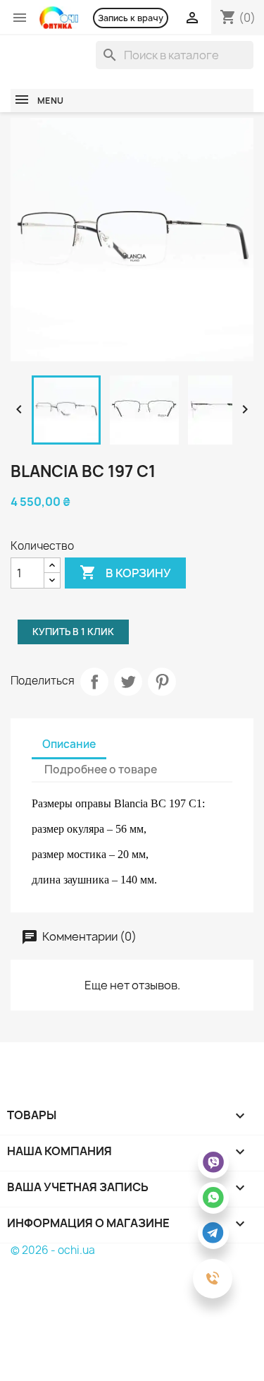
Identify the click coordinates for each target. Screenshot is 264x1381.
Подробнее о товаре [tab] (100, 769)
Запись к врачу (130, 18)
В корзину (125, 572)
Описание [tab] (69, 744)
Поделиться (94, 682)
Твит (128, 682)
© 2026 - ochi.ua (53, 1250)
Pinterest (162, 682)
